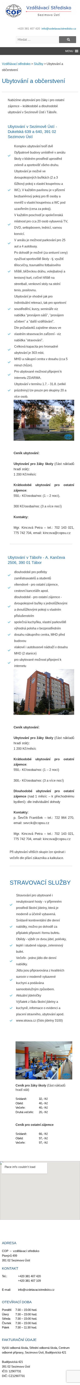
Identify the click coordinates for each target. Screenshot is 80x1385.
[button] (69, 51)
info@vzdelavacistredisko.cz (59, 28)
